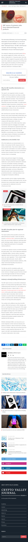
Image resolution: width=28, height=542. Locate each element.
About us (3, 513)
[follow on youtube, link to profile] (14, 472)
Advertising (4, 510)
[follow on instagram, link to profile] (14, 463)
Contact (3, 507)
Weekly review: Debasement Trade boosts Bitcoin (13, 392)
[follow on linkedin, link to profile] (14, 468)
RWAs (24, 53)
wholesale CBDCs (10, 238)
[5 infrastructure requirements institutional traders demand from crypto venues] (14, 214)
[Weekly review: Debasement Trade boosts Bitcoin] (14, 384)
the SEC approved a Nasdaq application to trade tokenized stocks (13, 290)
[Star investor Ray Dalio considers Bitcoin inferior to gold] (14, 196)
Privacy (3, 522)
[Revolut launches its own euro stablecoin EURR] (14, 421)
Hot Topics (14, 6)
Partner (3, 516)
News (18, 6)
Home (9, 6)
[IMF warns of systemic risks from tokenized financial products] (14, 16)
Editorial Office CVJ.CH (7, 33)
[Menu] (2, 2)
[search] (26, 2)
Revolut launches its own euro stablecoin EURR (13, 430)
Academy (3, 504)
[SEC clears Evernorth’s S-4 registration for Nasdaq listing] (14, 402)
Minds (5, 191)
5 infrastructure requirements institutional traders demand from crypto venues (17, 453)
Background (7, 209)
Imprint (3, 519)
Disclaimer (4, 525)
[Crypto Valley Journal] (14, 2)
